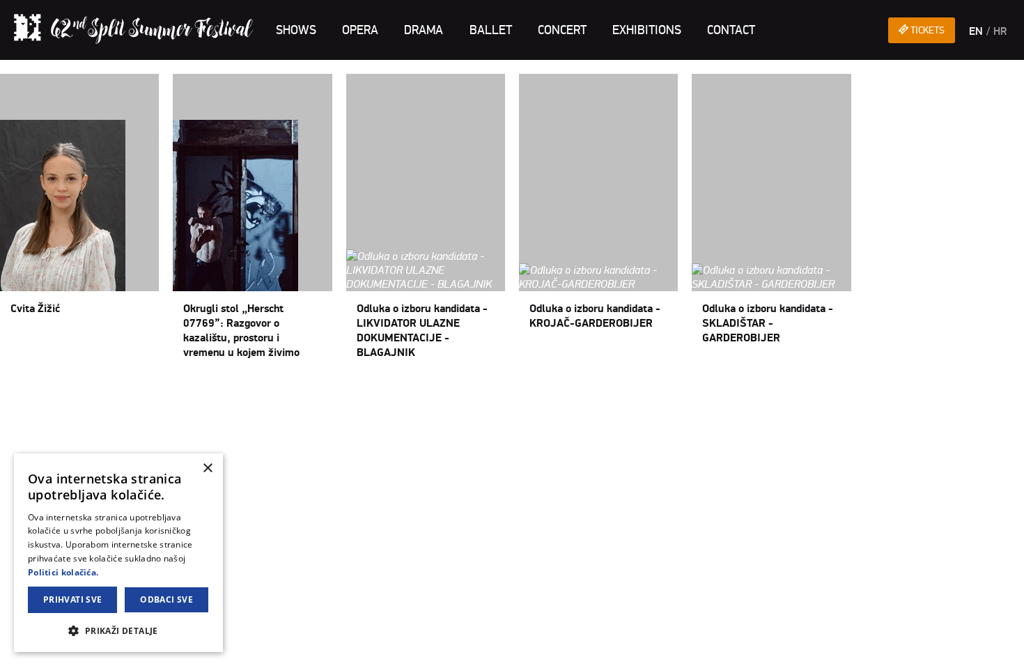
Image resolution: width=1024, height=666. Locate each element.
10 (100, 391)
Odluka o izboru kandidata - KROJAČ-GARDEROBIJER (594, 316)
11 (113, 391)
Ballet (491, 30)
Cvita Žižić (35, 309)
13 (138, 391)
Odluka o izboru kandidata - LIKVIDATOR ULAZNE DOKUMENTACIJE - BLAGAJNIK (422, 330)
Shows (296, 30)
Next (168, 391)
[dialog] (118, 553)
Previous (42, 391)
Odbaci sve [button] (166, 599)
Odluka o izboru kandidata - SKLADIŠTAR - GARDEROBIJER (767, 323)
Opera (360, 30)
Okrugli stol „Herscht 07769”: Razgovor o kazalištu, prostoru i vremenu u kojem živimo (241, 330)
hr (1000, 31)
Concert (562, 30)
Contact (731, 30)
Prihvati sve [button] (72, 599)
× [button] (207, 468)
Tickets (926, 30)
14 (150, 391)
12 (125, 391)
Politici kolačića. (63, 572)
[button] (118, 630)
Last (190, 391)
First (11, 391)
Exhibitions (646, 30)
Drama (423, 30)
